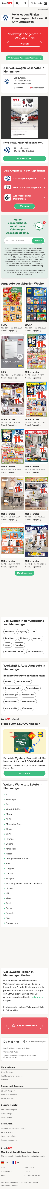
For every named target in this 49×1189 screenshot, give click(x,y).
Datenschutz (6, 1171)
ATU (8, 794)
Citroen (9, 873)
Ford (8, 804)
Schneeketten (28, 701)
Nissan (9, 853)
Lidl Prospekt (6, 1117)
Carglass (10, 868)
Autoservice (12, 923)
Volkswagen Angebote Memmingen (24, 58)
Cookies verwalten (32, 1175)
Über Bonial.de (7, 1072)
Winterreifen (28, 695)
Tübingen (24, 638)
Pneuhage (11, 799)
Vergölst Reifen (13, 809)
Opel (8, 903)
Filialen (27, 1048)
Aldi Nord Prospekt (9, 1110)
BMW (8, 819)
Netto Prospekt (7, 1113)
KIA (7, 893)
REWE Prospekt (7, 1098)
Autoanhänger (32, 688)
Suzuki (9, 908)
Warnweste (27, 708)
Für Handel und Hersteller (12, 1076)
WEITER (24, 43)
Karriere (4, 1080)
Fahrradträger (11, 695)
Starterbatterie (23, 681)
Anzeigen (41, 9)
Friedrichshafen (35, 652)
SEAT (8, 834)
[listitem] (12, 309)
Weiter (38, 240)
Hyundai (10, 839)
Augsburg (22, 631)
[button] (24, 129)
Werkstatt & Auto (10, 1052)
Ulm (33, 631)
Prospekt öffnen (24, 158)
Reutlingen (10, 638)
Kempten (19, 645)
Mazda (9, 814)
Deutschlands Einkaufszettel (13, 1128)
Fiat (8, 918)
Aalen (7, 645)
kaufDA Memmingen (12, 1048)
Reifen (8, 681)
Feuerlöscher (11, 701)
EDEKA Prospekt (8, 1091)
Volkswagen (37, 997)
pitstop (9, 888)
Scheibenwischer (13, 688)
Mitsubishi (11, 848)
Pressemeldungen (9, 1140)
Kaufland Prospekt (9, 1095)
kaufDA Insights (8, 1132)
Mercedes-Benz (14, 824)
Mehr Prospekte (24, 573)
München (9, 631)
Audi (8, 863)
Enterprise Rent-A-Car (17, 858)
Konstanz (37, 638)
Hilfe (3, 1167)
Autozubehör (11, 708)
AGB (3, 1175)
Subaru (9, 844)
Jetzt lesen (24, 773)
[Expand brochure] (24, 117)
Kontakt (27, 1171)
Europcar (10, 878)
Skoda (9, 829)
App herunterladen (9, 1136)
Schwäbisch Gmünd (14, 652)
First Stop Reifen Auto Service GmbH (24, 883)
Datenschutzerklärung (34, 266)
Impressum (29, 1167)
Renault (9, 913)
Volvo (8, 898)
